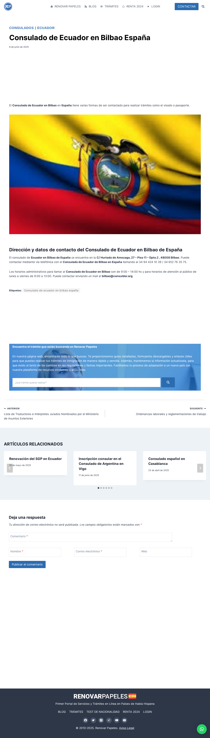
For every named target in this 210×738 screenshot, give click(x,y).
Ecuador (46, 28)
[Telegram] (109, 720)
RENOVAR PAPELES (68, 6)
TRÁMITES (111, 6)
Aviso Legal (126, 728)
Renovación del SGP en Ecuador (35, 459)
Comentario (19, 536)
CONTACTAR (187, 6)
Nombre (16, 551)
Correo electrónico (89, 551)
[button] (202, 729)
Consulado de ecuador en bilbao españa (51, 290)
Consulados (21, 28)
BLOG (92, 6)
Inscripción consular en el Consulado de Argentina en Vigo (101, 464)
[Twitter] (93, 720)
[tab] (98, 488)
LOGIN (155, 6)
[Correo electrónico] (124, 720)
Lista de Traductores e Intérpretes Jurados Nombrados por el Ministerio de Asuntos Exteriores (51, 413)
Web (144, 551)
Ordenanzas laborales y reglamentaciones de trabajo (171, 411)
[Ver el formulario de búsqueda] (203, 7)
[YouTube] (116, 720)
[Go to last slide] (10, 468)
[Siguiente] (200, 468)
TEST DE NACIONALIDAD (103, 711)
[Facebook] (85, 720)
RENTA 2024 (134, 6)
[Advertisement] (105, 77)
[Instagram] (101, 720)
